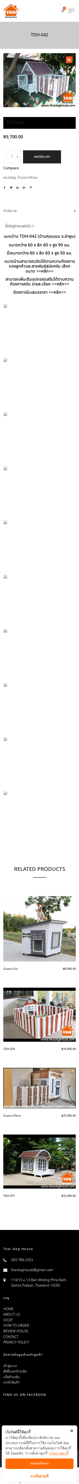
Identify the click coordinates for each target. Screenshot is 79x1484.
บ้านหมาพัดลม (27, 177)
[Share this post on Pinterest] (30, 188)
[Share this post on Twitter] (11, 188)
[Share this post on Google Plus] (24, 188)
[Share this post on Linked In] (17, 188)
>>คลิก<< (44, 271)
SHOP (8, 1320)
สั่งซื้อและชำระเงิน (15, 1371)
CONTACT (10, 1337)
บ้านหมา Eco (10, 969)
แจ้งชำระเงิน (11, 1377)
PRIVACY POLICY (16, 1342)
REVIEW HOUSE (15, 1331)
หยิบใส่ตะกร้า (42, 157)
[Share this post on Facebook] (4, 188)
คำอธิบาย (10, 211)
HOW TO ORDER (16, 1325)
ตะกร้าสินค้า (11, 1382)
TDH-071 (9, 1196)
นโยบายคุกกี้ (59, 1453)
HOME (8, 1309)
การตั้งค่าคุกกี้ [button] (39, 1476)
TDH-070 (9, 1049)
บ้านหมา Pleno (12, 1116)
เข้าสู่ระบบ (10, 1366)
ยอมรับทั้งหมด (39, 1463)
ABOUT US (11, 1314)
